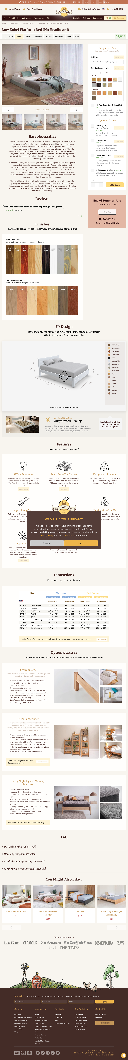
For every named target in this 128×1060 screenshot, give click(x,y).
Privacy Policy (47, 535)
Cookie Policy (68, 535)
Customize (47, 543)
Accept (81, 543)
